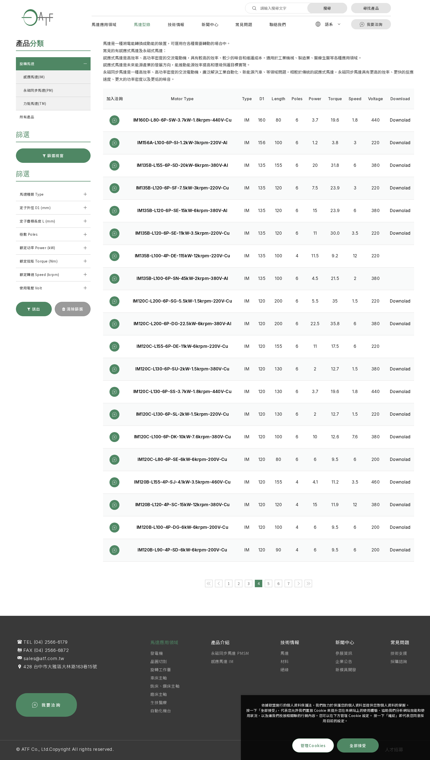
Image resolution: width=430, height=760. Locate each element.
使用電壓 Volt (31, 287)
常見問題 (243, 24)
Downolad (400, 120)
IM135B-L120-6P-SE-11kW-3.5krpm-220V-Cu (182, 233)
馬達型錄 (142, 24)
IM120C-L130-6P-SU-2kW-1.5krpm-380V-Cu (182, 368)
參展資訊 (343, 653)
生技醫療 (158, 702)
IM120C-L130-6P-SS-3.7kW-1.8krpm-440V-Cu (182, 391)
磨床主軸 (158, 694)
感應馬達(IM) (34, 76)
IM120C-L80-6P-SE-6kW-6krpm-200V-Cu (182, 459)
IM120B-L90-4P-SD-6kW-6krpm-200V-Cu (182, 549)
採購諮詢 (398, 661)
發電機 (156, 653)
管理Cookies (313, 745)
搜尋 (327, 8)
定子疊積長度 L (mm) (37, 221)
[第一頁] (209, 583)
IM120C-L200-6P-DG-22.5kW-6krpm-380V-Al (182, 323)
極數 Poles (29, 234)
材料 (284, 661)
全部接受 (358, 745)
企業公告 (343, 661)
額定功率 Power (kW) (37, 247)
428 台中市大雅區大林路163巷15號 (60, 666)
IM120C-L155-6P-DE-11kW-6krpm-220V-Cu (182, 346)
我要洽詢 (374, 24)
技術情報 (176, 24)
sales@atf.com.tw (43, 658)
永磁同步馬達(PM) (38, 90)
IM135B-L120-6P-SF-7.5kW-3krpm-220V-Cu (182, 187)
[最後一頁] (308, 583)
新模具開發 (345, 669)
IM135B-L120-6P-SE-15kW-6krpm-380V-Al (182, 210)
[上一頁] (218, 583)
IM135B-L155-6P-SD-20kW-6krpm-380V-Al (182, 165)
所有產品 (27, 116)
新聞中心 (210, 24)
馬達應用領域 (104, 24)
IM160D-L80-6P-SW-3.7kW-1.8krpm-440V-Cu (182, 120)
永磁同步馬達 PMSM (230, 653)
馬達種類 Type (32, 194)
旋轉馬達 (27, 63)
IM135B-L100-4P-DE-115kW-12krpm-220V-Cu (182, 255)
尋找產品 (371, 8)
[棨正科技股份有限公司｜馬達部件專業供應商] (37, 17)
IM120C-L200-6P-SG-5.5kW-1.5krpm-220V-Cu (182, 301)
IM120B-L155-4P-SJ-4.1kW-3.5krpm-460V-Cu (182, 482)
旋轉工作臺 (160, 669)
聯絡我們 (277, 24)
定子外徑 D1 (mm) (35, 207)
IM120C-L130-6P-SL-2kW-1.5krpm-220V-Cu (182, 414)
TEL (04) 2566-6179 (45, 642)
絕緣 (284, 669)
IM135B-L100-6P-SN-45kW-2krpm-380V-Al (182, 278)
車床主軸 (158, 678)
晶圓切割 (158, 661)
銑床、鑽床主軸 (165, 686)
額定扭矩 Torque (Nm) (38, 261)
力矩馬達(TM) (34, 103)
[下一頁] (298, 583)
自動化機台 (160, 711)
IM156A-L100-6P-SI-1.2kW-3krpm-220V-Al (182, 142)
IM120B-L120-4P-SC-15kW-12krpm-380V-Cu (182, 504)
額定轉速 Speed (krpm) (39, 274)
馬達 (284, 653)
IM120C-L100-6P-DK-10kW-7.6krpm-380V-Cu (182, 436)
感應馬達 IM (222, 661)
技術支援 (398, 653)
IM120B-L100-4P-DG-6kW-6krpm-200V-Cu (182, 527)
